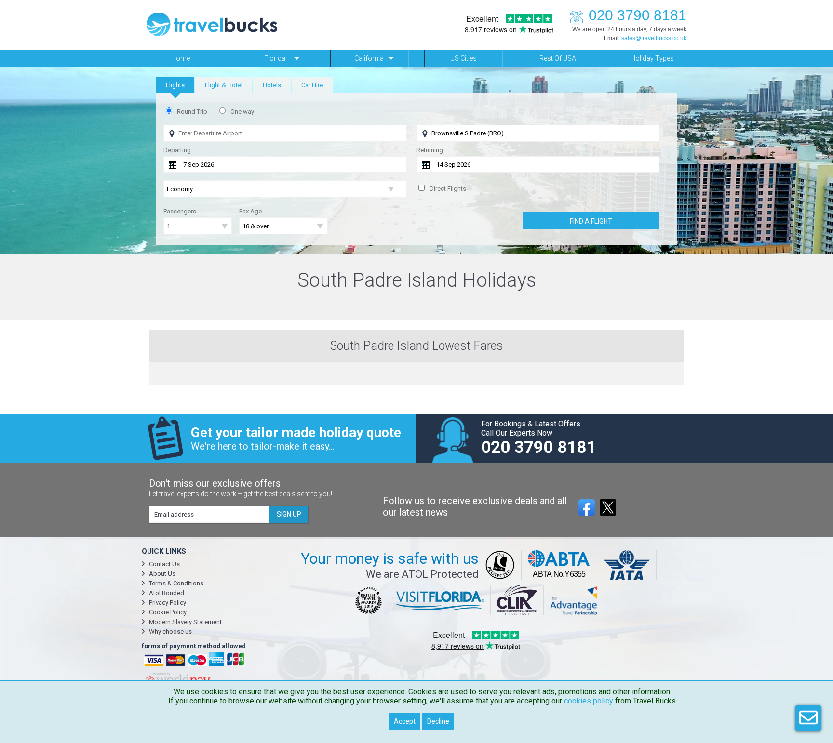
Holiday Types (652, 58)
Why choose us (170, 631)
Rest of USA (557, 58)
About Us (162, 573)
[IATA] (627, 565)
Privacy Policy (167, 602)
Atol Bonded (166, 593)
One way (242, 111)
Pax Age (250, 211)
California (369, 58)
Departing (177, 150)
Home (180, 58)
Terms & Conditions (176, 583)
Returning (429, 150)
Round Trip (192, 111)
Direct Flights (448, 188)
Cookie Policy (168, 612)
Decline (438, 721)
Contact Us (164, 564)
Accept (405, 721)
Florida (274, 58)
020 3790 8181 (637, 15)
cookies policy (588, 700)
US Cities (463, 58)
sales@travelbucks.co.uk (653, 38)
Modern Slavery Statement (185, 621)
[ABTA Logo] (559, 565)
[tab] (175, 85)
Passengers (179, 211)
